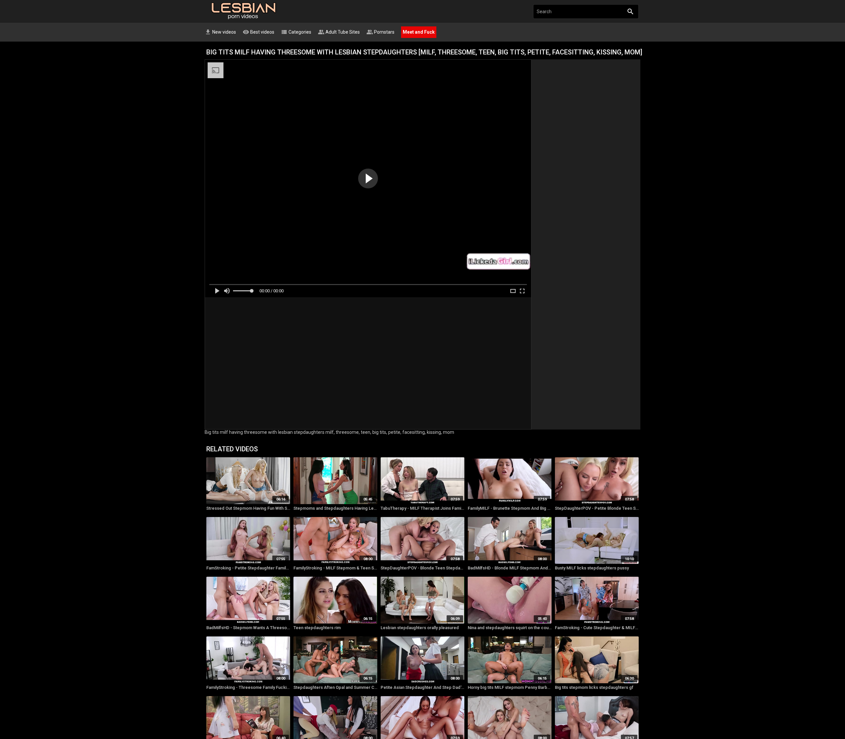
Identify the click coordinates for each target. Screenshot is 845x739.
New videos (220, 32)
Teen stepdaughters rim (317, 627)
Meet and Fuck (419, 32)
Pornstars (380, 32)
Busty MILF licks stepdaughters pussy (592, 567)
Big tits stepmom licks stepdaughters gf (594, 687)
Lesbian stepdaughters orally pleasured (420, 627)
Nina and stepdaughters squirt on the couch (510, 627)
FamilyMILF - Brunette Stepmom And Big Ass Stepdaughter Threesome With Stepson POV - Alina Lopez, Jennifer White (510, 508)
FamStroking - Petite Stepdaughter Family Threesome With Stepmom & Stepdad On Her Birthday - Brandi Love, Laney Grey (248, 567)
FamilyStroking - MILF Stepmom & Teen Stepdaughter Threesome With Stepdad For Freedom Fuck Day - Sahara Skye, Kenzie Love (335, 567)
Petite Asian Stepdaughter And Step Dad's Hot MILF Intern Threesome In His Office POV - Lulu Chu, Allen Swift (422, 687)
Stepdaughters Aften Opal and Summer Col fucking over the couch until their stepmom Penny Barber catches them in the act (335, 687)
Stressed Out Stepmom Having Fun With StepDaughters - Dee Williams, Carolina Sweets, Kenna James (248, 508)
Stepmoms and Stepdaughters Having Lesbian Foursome (335, 508)
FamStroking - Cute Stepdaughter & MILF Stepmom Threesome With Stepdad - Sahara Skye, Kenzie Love (597, 627)
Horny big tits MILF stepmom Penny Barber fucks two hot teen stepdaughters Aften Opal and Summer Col (510, 687)
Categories (296, 32)
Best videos (258, 32)
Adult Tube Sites (339, 32)
